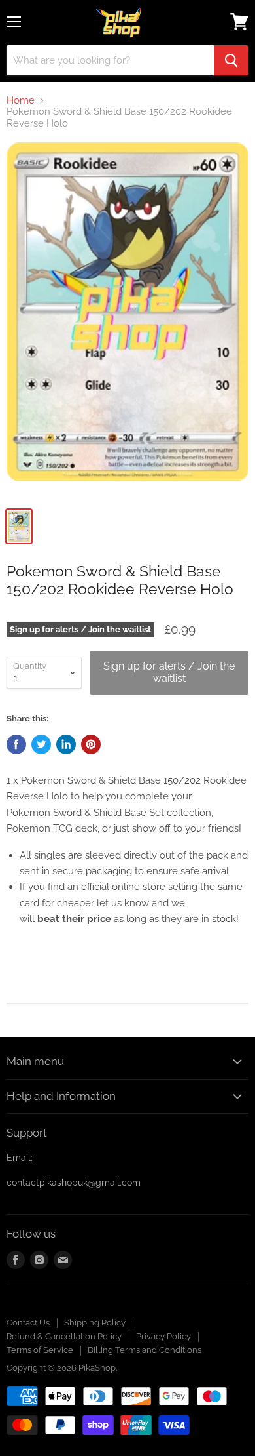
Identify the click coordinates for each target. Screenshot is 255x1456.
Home (21, 100)
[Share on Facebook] (16, 744)
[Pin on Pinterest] (91, 744)
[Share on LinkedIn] (66, 744)
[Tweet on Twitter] (41, 744)
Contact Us (28, 1322)
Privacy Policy (163, 1336)
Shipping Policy (95, 1322)
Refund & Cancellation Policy (64, 1336)
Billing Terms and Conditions (144, 1350)
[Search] (231, 60)
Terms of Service (40, 1350)
